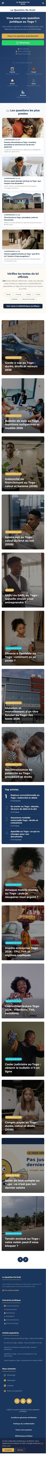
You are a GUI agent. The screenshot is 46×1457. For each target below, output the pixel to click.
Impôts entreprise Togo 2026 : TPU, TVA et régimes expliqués (21, 951)
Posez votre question (24, 1430)
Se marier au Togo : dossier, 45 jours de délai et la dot (25, 807)
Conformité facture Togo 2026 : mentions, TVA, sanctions (22, 1010)
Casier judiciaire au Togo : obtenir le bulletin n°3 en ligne (23, 1068)
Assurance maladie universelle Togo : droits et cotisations (24, 820)
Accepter (8, 1450)
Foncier (19, 294)
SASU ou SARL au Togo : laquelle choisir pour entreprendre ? (21, 599)
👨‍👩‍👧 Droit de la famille (11, 1306)
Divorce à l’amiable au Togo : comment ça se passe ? (20, 657)
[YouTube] (23, 1401)
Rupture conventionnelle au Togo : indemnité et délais (25, 796)
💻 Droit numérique (11, 1323)
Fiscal (38, 294)
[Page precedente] (20, 1259)
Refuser (20, 1450)
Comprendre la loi (13, 357)
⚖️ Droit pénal (9, 1316)
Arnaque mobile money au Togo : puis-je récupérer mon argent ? (21, 893)
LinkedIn (10, 1386)
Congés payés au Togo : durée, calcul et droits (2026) (21, 1126)
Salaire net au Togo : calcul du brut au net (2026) (19, 541)
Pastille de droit (12, 1175)
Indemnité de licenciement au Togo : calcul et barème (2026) (21, 482)
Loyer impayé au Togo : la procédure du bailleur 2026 (23, 1360)
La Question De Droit (23, 3)
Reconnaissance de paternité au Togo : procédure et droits (18, 773)
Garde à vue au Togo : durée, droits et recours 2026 (21, 366)
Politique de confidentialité (23, 1424)
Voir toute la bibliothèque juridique (22, 306)
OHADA (14, 299)
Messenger (11, 1380)
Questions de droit (13, 648)
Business (9, 590)
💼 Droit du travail (10, 1309)
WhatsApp (24, 43)
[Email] (29, 1401)
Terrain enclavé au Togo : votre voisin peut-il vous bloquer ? (22, 1242)
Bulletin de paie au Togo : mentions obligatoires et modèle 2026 (22, 424)
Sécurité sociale (28, 299)
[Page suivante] (25, 1259)
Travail (8, 294)
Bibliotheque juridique (23, 1436)
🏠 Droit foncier (9, 1313)
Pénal (29, 294)
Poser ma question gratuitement (23, 36)
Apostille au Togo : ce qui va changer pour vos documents (25, 834)
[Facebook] (17, 1401)
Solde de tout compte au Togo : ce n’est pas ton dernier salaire (22, 1184)
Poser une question (14, 1391)
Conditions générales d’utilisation (24, 1417)
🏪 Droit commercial (11, 1320)
